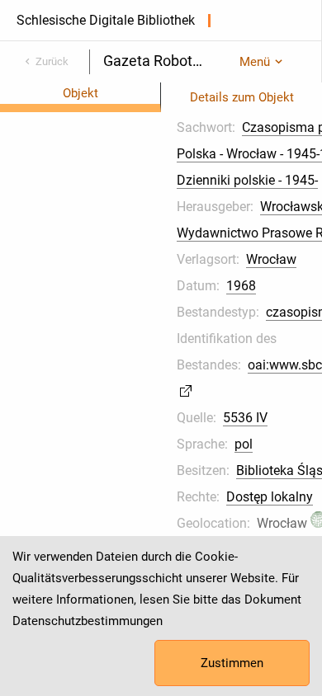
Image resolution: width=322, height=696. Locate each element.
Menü (254, 61)
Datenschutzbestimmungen (87, 621)
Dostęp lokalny (269, 497)
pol (243, 444)
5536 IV (245, 418)
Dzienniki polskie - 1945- (247, 180)
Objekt (80, 93)
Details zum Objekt (242, 97)
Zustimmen (232, 663)
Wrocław (271, 259)
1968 (241, 286)
